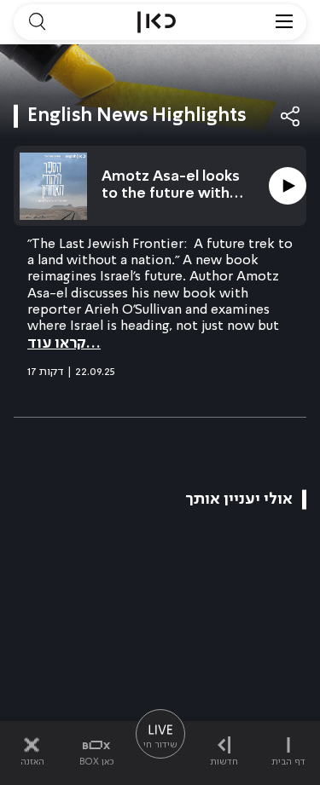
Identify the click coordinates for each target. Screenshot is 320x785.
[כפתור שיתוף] (291, 116)
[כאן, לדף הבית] (156, 22)
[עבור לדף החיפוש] (36, 22)
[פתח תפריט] (284, 22)
